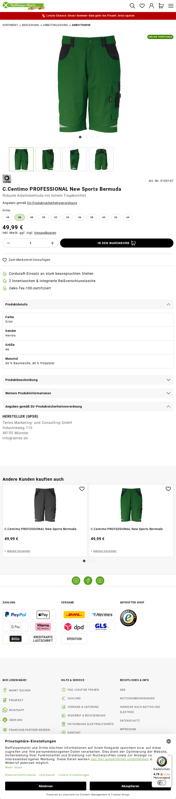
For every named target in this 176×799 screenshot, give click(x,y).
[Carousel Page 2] (89, 561)
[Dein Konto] (151, 6)
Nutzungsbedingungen (137, 698)
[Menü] (169, 6)
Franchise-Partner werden (29, 729)
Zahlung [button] (9, 602)
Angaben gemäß (40, 203)
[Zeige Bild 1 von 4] (80, 137)
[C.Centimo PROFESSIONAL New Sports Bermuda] (88, 84)
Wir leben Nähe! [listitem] (15, 680)
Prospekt (16, 700)
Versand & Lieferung (83, 706)
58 (91, 217)
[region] (88, 103)
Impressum (128, 729)
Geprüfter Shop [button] (132, 602)
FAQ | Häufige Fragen (83, 689)
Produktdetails (16, 304)
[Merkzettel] (142, 6)
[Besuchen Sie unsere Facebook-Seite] (88, 580)
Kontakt (74, 732)
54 (67, 217)
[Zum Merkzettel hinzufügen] (82, 488)
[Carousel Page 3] (93, 561)
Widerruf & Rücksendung (86, 715)
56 (79, 217)
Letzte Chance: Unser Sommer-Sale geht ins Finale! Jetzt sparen (90, 15)
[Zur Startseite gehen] (64, 6)
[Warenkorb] (161, 6)
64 (127, 217)
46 (19, 217)
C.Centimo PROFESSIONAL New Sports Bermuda (41, 529)
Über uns (16, 720)
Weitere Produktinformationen (28, 393)
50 (43, 217)
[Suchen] (132, 6)
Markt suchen (20, 690)
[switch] (162, 782)
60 (103, 217)
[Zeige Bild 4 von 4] (97, 137)
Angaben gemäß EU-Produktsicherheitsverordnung (43, 406)
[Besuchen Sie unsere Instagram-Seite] (76, 580)
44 (7, 217)
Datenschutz (130, 720)
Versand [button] (67, 602)
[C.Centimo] (7, 179)
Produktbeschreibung (21, 380)
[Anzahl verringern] (8, 243)
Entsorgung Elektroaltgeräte (91, 724)
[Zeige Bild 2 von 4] (86, 137)
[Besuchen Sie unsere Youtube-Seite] (100, 580)
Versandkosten (45, 232)
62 (115, 217)
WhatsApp (16, 710)
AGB (123, 689)
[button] (22, 159)
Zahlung (74, 698)
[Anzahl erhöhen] (52, 243)
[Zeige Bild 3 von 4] (92, 137)
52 (55, 217)
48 (31, 217)
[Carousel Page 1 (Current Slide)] (84, 561)
